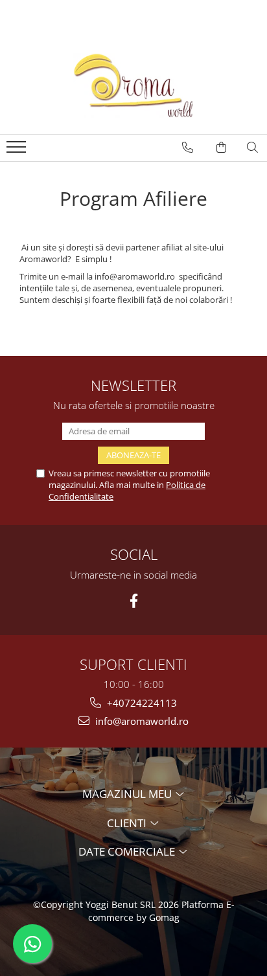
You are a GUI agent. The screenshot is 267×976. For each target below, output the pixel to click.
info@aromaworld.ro (141, 721)
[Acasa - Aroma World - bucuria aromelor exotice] (133, 85)
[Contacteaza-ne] (187, 148)
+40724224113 (140, 702)
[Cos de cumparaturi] (221, 148)
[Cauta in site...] (252, 148)
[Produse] (17, 151)
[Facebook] (133, 601)
